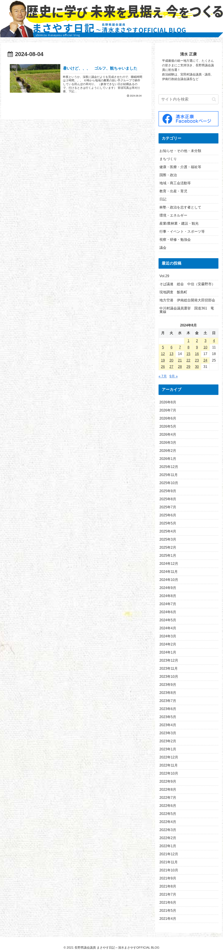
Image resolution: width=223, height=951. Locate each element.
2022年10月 (168, 773)
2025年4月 (167, 531)
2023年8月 (167, 693)
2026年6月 (167, 418)
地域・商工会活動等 (175, 183)
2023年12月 (168, 660)
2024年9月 (167, 588)
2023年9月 (167, 684)
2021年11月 (168, 862)
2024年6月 (167, 612)
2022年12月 (168, 757)
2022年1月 (167, 846)
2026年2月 (167, 450)
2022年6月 (167, 806)
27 (171, 367)
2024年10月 (168, 580)
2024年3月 (167, 636)
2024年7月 (167, 604)
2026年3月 (167, 442)
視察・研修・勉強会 (175, 239)
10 (205, 347)
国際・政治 (168, 175)
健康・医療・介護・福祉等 (180, 167)
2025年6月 (167, 515)
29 (188, 367)
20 (171, 360)
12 (163, 354)
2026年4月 (167, 434)
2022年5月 (167, 814)
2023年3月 (167, 733)
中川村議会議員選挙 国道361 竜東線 (186, 310)
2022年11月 (168, 765)
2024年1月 (167, 652)
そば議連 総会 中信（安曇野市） (187, 284)
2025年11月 (168, 475)
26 (163, 367)
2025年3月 (167, 539)
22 (188, 360)
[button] (214, 99)
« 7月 (163, 376)
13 (171, 354)
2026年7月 (167, 410)
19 (163, 360)
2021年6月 (167, 902)
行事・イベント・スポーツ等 (182, 231)
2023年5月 (167, 717)
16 (197, 354)
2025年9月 (167, 491)
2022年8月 (167, 789)
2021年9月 (167, 878)
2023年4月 (167, 725)
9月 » (173, 376)
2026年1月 (167, 459)
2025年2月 (167, 547)
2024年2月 (167, 644)
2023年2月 (167, 741)
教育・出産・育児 (173, 191)
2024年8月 (167, 596)
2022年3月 (167, 830)
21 (180, 360)
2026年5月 (167, 426)
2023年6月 (167, 709)
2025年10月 (168, 483)
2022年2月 (167, 838)
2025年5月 (167, 523)
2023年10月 (168, 676)
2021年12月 (168, 854)
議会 (162, 247)
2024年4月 (167, 628)
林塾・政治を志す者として (180, 207)
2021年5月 (167, 910)
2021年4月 (167, 918)
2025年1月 (167, 555)
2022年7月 (167, 797)
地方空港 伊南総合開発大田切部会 (187, 300)
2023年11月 (168, 668)
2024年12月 (168, 563)
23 (197, 360)
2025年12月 (168, 467)
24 (205, 360)
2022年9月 (167, 781)
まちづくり (168, 159)
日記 (162, 199)
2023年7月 (167, 701)
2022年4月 (167, 822)
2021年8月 (167, 886)
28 (180, 367)
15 (188, 354)
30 (197, 367)
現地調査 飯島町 (173, 292)
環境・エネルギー (173, 215)
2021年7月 (167, 894)
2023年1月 (167, 749)
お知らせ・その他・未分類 (180, 151)
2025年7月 (167, 507)
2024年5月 (167, 620)
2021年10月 (168, 870)
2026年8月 (167, 402)
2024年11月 (168, 572)
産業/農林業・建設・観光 (179, 223)
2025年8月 (167, 499)
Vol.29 (164, 276)
